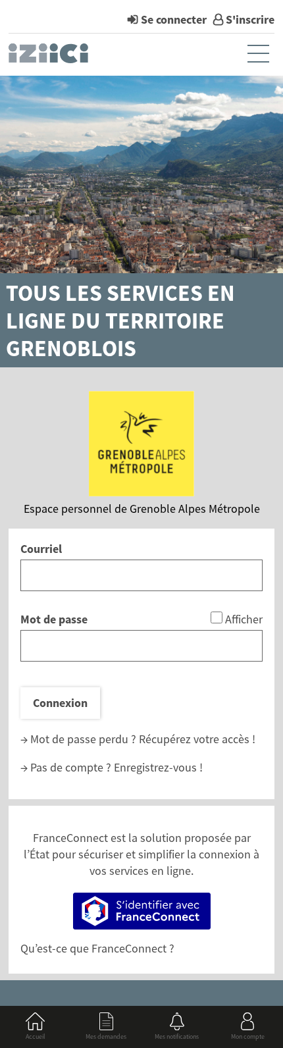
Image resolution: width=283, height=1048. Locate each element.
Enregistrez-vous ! (158, 767)
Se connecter (174, 19)
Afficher (244, 619)
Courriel (41, 548)
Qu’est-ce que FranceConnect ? (97, 948)
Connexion (60, 702)
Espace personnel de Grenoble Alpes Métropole (142, 508)
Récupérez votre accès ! (197, 739)
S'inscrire (250, 19)
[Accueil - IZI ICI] (50, 56)
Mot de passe (54, 619)
